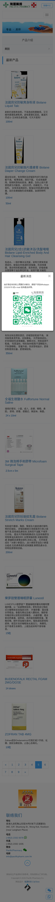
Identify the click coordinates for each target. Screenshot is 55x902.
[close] (49, 276)
